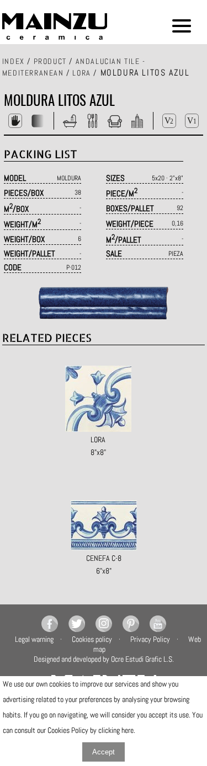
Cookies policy (92, 639)
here (127, 730)
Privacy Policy (150, 639)
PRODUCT (50, 61)
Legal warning (34, 639)
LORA (81, 73)
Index (13, 61)
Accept (103, 752)
